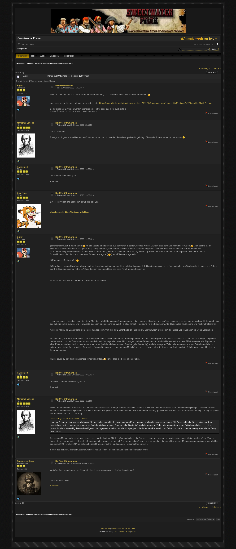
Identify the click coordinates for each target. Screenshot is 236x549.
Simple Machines (128, 528)
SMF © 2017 (116, 528)
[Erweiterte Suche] (179, 49)
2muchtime (54, 485)
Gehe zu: (191, 519)
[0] (18, 110)
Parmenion (22, 167)
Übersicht (22, 56)
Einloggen (54, 56)
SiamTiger (22, 193)
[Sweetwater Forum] (118, 33)
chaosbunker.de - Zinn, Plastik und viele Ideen (69, 212)
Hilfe (33, 56)
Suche (42, 56)
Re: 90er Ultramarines (66, 123)
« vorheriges (204, 68)
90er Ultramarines (64, 85)
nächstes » (216, 68)
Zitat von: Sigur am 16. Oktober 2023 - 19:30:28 (69, 419)
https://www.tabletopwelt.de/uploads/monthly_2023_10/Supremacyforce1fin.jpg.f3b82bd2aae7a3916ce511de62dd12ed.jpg (155, 103)
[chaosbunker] (18, 232)
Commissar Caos (25, 461)
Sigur (19, 85)
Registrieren (68, 56)
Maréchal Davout (25, 123)
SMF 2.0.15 (105, 528)
